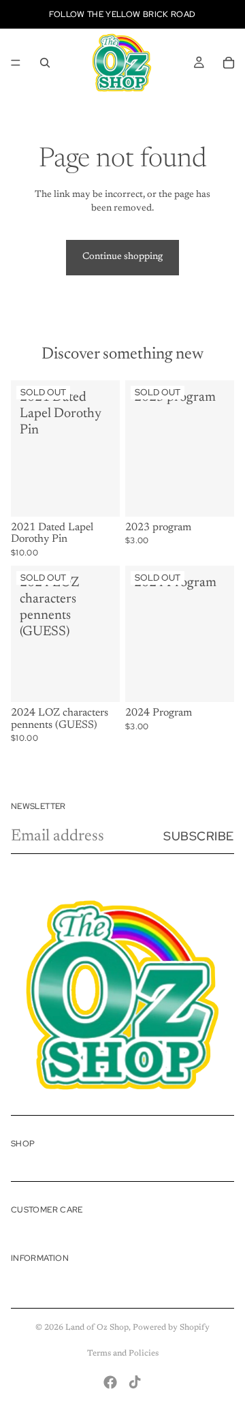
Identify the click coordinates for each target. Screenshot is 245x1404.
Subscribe (198, 836)
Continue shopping (122, 257)
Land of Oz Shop (97, 1328)
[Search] (45, 63)
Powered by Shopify (171, 1328)
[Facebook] (110, 1382)
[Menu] (15, 62)
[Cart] (229, 63)
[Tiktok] (135, 1382)
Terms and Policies (123, 1353)
